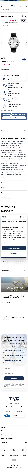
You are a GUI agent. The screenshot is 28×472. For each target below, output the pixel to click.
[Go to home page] (12, 6)
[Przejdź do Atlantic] (6, 318)
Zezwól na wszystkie (14, 248)
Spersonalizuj (13, 253)
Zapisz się (14, 378)
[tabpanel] (14, 154)
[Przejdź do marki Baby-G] (14, 317)
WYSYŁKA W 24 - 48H (23, 21)
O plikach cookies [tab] (21, 221)
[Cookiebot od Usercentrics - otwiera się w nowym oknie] (19, 217)
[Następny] (26, 42)
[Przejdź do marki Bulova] (22, 317)
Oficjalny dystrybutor (7, 61)
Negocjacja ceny (16, 79)
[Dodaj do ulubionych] (26, 16)
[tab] (14, 130)
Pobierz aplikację (14, 117)
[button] (14, 42)
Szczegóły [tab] (11, 221)
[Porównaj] (22, 16)
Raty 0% (16, 75)
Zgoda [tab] (4, 221)
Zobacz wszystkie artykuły (19, 270)
